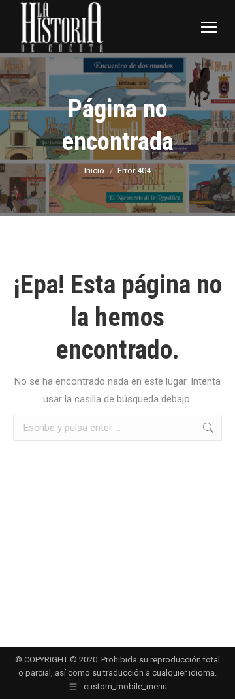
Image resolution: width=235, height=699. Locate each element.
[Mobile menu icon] (209, 27)
